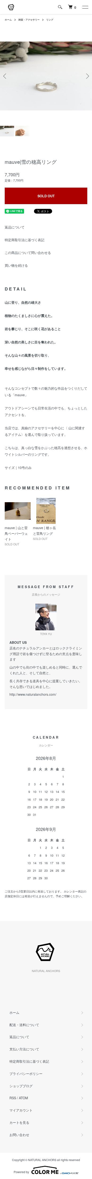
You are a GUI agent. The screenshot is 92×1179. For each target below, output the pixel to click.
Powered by (21, 1172)
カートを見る (19, 1122)
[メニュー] (85, 7)
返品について (15, 227)
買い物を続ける (16, 265)
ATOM (23, 1097)
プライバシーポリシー (25, 1073)
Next (86, 76)
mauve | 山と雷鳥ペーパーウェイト (16, 533)
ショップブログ (21, 1085)
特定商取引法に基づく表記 (24, 239)
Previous (5, 76)
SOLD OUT (46, 196)
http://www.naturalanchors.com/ (32, 694)
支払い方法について (24, 1049)
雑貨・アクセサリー (29, 19)
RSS (12, 1097)
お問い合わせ (19, 1134)
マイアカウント (21, 1110)
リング (49, 19)
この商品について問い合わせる (28, 252)
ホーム (8, 19)
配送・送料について (24, 1024)
